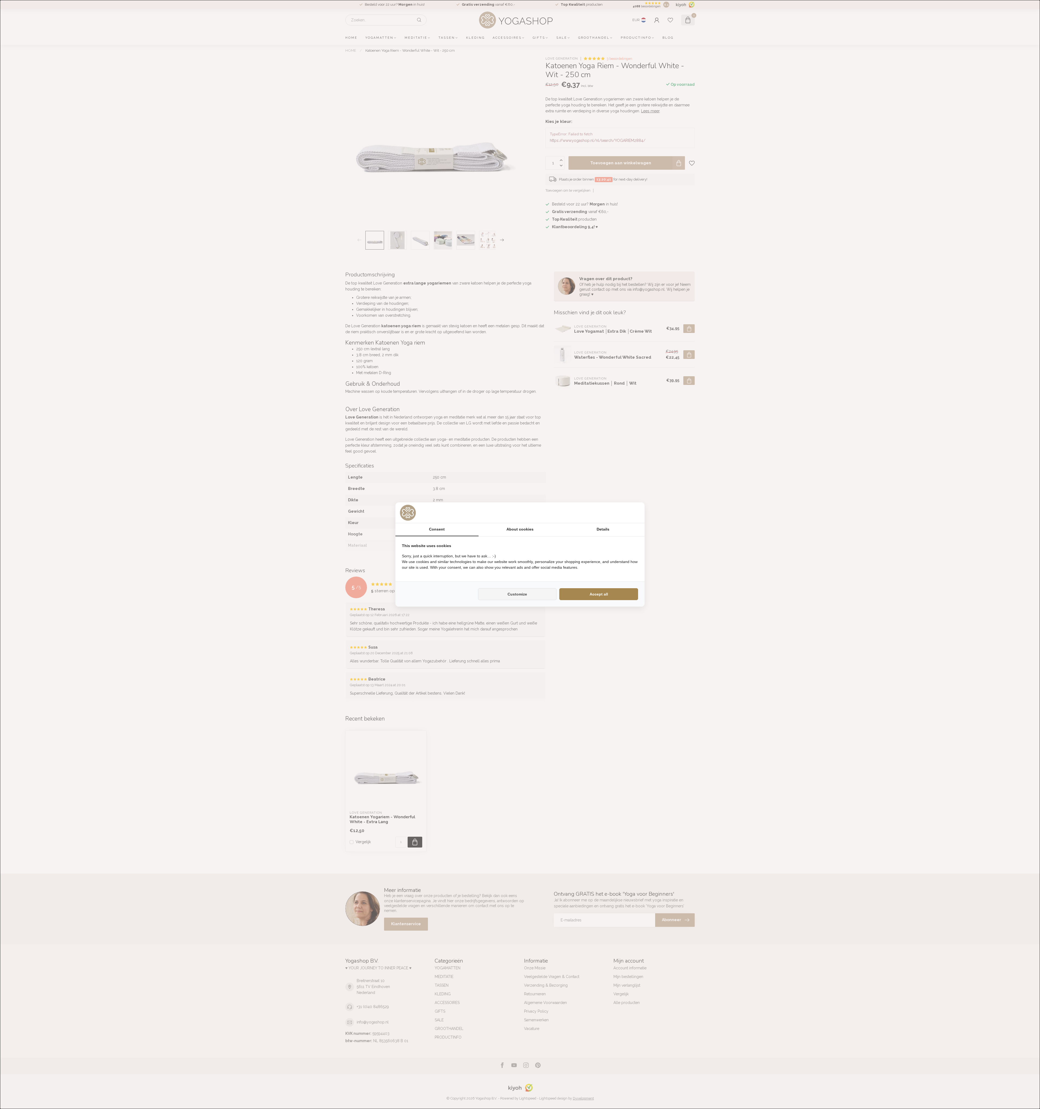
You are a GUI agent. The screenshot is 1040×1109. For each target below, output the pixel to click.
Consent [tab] (437, 529)
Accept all (599, 594)
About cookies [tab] (520, 529)
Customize (517, 594)
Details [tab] (603, 529)
